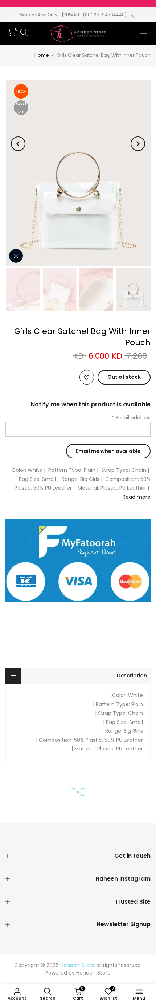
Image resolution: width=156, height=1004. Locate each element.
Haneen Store (93, 972)
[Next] (18, 143)
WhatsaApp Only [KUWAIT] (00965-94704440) (73, 15)
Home (41, 55)
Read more (137, 497)
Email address (131, 417)
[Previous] (138, 143)
